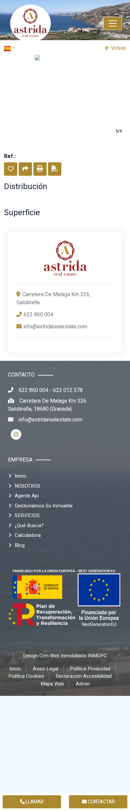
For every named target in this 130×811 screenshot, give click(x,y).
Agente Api (27, 495)
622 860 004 (38, 315)
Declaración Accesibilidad (84, 676)
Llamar (34, 801)
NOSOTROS (27, 486)
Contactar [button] (101, 801)
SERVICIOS (27, 515)
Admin (83, 683)
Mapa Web (52, 683)
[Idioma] (34, 48)
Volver (118, 48)
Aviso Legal (45, 668)
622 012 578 (68, 390)
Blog (20, 545)
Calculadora (28, 535)
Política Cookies (26, 676)
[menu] (112, 23)
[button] (10, 169)
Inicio (20, 476)
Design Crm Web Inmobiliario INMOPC (65, 655)
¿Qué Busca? (29, 525)
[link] (45, 23)
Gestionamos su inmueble (44, 505)
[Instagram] (16, 434)
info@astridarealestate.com (55, 327)
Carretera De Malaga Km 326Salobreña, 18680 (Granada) (47, 405)
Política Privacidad (90, 668)
